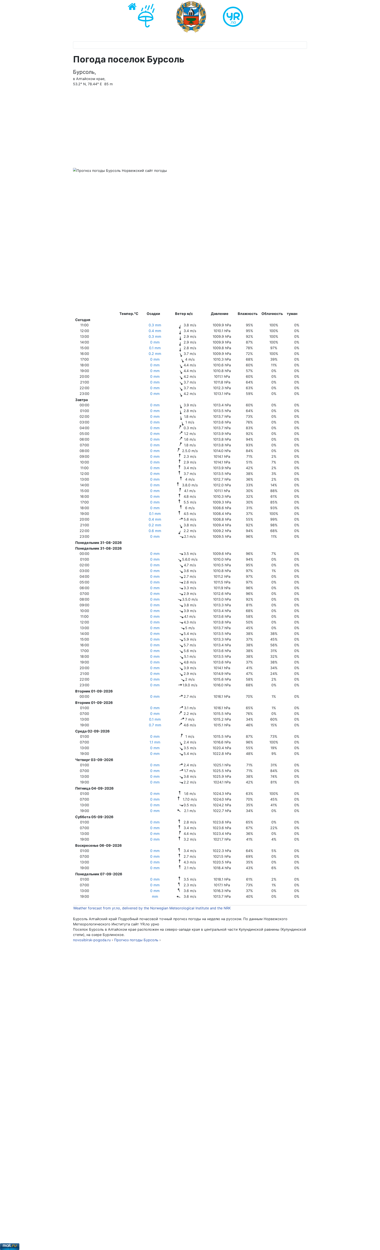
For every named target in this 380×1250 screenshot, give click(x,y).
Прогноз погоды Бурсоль (136, 940)
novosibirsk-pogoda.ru (92, 940)
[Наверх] (372, 1241)
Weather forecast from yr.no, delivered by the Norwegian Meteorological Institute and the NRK (152, 908)
